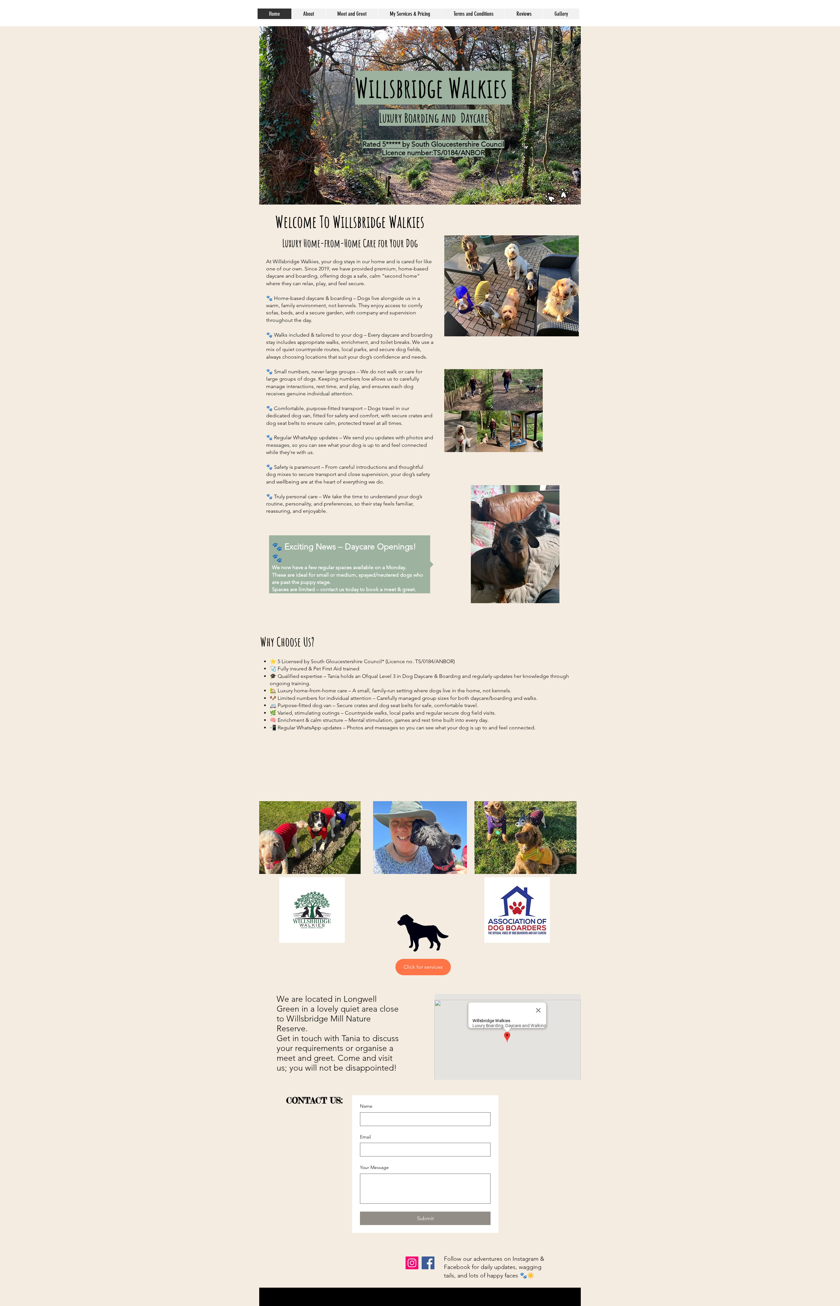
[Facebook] (428, 1263)
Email (365, 1137)
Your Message (374, 1167)
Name (366, 1106)
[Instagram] (412, 1263)
